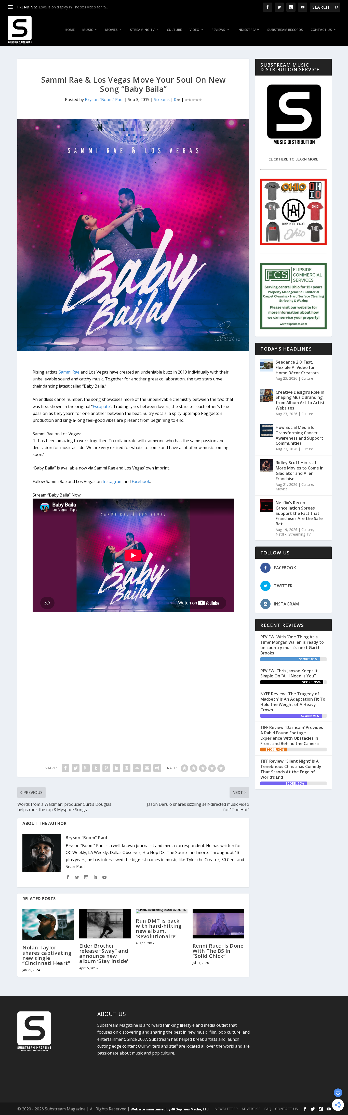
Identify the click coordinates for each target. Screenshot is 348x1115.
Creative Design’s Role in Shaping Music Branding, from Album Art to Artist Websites (300, 400)
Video (194, 30)
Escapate (101, 406)
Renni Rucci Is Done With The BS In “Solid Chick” (218, 950)
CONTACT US (286, 1108)
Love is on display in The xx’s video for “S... (74, 7)
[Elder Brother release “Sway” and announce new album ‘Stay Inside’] (105, 923)
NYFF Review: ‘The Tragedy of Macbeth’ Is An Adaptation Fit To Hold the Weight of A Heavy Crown (292, 701)
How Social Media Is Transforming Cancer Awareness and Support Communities (299, 435)
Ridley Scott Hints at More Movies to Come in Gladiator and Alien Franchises (300, 470)
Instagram (113, 481)
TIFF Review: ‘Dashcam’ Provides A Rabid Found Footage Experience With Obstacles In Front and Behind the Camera (291, 735)
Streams (162, 99)
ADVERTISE (251, 1108)
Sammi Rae (69, 372)
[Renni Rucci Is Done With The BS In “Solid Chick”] (218, 923)
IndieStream (248, 30)
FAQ (267, 1108)
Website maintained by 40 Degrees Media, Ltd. (170, 1109)
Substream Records (285, 30)
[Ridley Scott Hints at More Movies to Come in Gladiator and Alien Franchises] (266, 465)
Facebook (141, 481)
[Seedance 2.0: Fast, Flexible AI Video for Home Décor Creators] (266, 365)
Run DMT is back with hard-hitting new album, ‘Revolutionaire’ (159, 928)
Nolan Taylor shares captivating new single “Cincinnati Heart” (46, 955)
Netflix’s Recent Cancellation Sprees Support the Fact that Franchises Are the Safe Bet (299, 513)
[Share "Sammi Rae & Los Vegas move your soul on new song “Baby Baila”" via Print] (157, 768)
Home (70, 30)
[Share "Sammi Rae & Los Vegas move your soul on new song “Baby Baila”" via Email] (147, 768)
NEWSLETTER (226, 1108)
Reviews (218, 30)
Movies (111, 30)
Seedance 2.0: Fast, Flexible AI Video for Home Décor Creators (297, 367)
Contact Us (321, 30)
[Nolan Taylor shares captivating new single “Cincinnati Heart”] (48, 924)
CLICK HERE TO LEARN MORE (293, 159)
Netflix (281, 534)
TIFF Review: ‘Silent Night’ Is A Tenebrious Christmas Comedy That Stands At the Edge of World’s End (290, 769)
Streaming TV (142, 30)
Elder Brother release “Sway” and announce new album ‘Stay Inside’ (103, 953)
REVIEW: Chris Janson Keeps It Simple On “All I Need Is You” (289, 673)
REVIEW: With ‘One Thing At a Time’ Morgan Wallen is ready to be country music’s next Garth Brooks (292, 644)
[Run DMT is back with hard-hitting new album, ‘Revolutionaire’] (162, 911)
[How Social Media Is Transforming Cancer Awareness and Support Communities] (266, 430)
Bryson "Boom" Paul (104, 99)
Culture (174, 30)
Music (87, 30)
